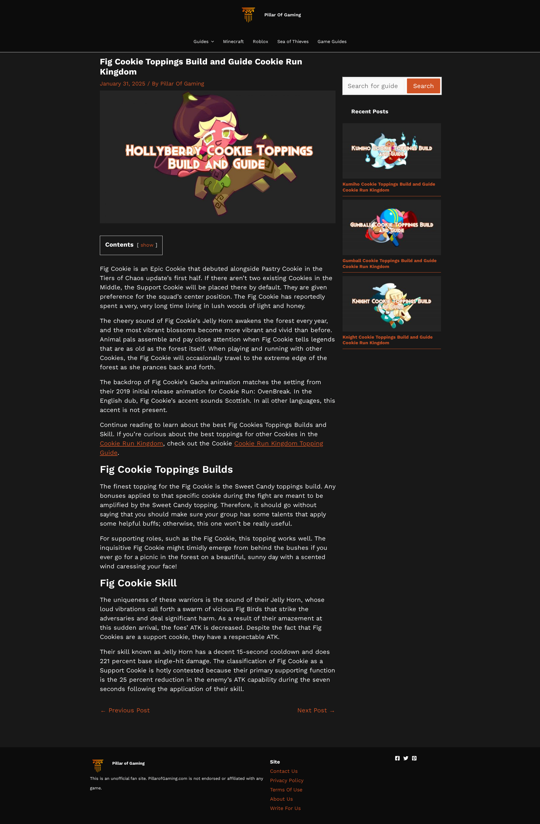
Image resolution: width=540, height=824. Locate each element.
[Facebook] (397, 758)
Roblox (260, 41)
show (147, 245)
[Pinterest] (414, 758)
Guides (201, 41)
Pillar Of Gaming (282, 14)
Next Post (316, 710)
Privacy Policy (286, 780)
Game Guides (332, 41)
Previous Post (125, 710)
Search (423, 85)
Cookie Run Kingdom (131, 443)
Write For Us (285, 808)
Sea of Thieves (293, 41)
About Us (281, 799)
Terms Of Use (286, 790)
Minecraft (233, 41)
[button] (211, 41)
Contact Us (284, 771)
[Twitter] (405, 758)
